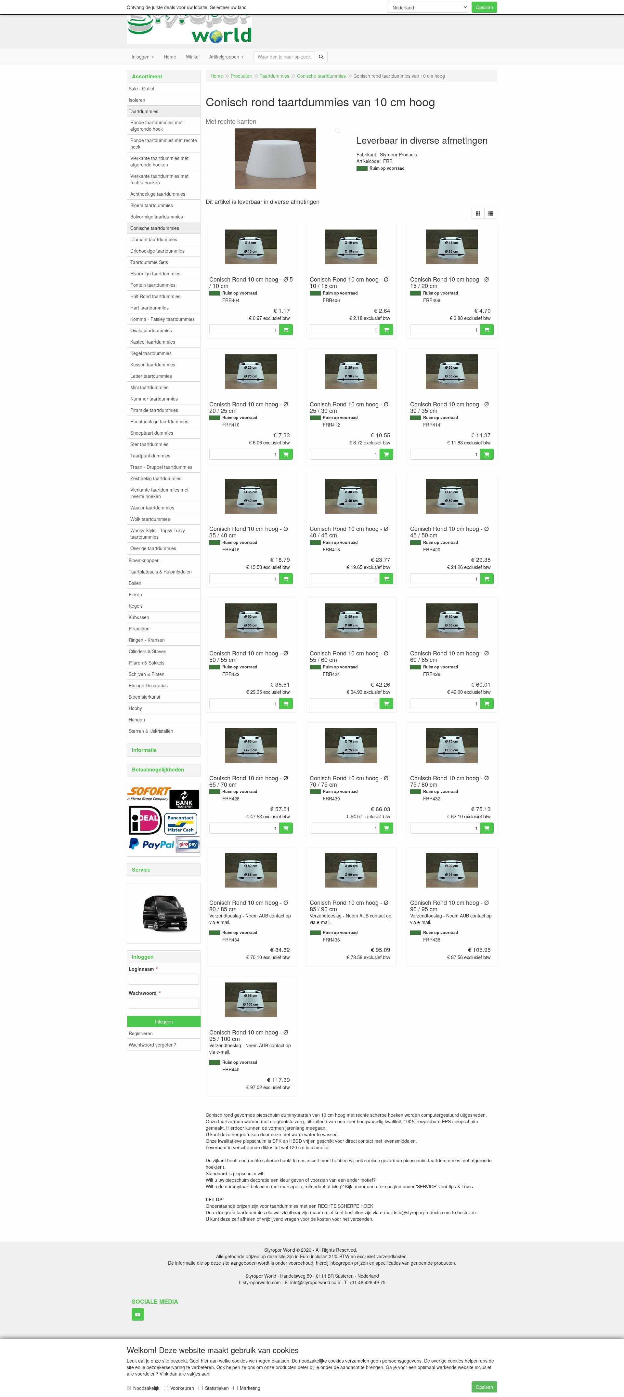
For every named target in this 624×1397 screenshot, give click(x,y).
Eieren (135, 594)
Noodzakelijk (146, 1388)
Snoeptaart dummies (151, 432)
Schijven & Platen (146, 674)
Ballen (135, 583)
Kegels (136, 605)
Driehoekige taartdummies (157, 250)
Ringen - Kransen (147, 640)
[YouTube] (138, 1314)
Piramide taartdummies (154, 410)
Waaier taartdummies (152, 507)
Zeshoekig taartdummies (155, 478)
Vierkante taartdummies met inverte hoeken (159, 492)
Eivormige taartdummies (155, 273)
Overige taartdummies (153, 548)
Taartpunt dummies (150, 455)
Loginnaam (141, 969)
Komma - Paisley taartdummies (162, 319)
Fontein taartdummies (153, 285)
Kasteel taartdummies (152, 341)
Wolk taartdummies (150, 519)
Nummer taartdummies (154, 398)
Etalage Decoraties (148, 685)
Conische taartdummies (154, 228)
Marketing (250, 1388)
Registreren (141, 1033)
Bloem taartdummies (151, 205)
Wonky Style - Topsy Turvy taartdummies (157, 533)
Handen (137, 719)
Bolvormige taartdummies (156, 216)
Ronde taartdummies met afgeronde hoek (156, 125)
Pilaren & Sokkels (146, 662)
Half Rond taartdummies (155, 296)
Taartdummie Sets (149, 262)
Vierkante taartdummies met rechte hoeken (159, 179)
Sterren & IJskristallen (151, 731)
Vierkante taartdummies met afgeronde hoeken (159, 161)
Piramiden (139, 628)
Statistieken (217, 1388)
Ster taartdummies (149, 444)
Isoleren (137, 100)
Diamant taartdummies (153, 239)
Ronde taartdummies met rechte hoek (163, 143)
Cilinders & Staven (147, 651)
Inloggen (164, 1021)
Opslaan (484, 7)
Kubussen (139, 617)
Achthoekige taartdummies (157, 194)
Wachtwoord (143, 993)
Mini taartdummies (149, 387)
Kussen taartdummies (152, 364)
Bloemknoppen (144, 560)
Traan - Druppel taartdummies (161, 467)
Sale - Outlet (141, 88)
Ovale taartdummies (151, 330)
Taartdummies (143, 111)
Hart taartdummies (149, 307)
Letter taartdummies (151, 376)
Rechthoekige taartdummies (159, 421)
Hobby (135, 708)
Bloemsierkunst (144, 696)
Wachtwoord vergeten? (152, 1044)
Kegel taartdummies (151, 353)
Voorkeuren (182, 1388)
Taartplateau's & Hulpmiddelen (160, 571)
